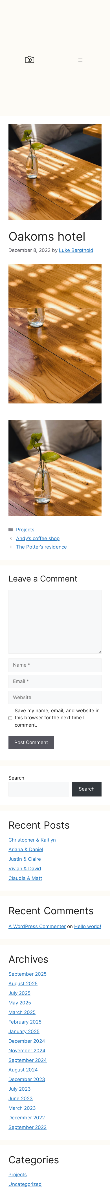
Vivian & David (24, 868)
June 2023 (20, 1098)
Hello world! (87, 926)
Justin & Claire (24, 859)
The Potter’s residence (41, 547)
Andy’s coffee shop (38, 538)
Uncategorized (25, 1184)
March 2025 (22, 1012)
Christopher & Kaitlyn (32, 840)
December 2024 (26, 1041)
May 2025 (19, 1003)
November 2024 (26, 1050)
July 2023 (19, 1089)
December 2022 (26, 1117)
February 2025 (24, 1022)
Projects (25, 529)
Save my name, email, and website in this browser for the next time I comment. (57, 718)
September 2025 (27, 974)
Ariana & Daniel (25, 849)
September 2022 (27, 1127)
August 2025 (23, 983)
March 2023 (22, 1108)
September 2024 (27, 1060)
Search (16, 778)
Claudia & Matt (25, 878)
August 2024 (23, 1070)
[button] (80, 59)
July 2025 (19, 993)
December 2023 (26, 1079)
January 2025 (23, 1031)
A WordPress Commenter (37, 926)
